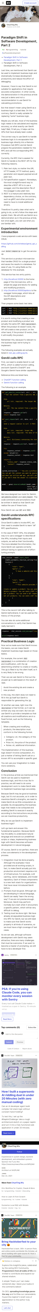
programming (12, 50)
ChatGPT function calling (15, 380)
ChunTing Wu (12, 25)
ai (3, 50)
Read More (7, 1019)
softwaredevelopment (11, 53)
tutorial (22, 50)
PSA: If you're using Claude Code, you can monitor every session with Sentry (17, 994)
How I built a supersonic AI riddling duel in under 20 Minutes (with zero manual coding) (18, 1097)
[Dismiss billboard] (35, 1261)
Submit (9, 1042)
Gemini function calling (14, 382)
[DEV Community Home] (8, 3)
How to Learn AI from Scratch (14, 1198)
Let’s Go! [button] (7, 1308)
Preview (20, 1042)
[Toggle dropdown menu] (36, 955)
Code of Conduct (13, 1048)
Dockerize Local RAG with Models (14, 1206)
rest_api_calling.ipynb (18, 353)
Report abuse (27, 1048)
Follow (19, 1152)
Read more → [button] (8, 1133)
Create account (30, 3)
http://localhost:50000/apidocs (17, 290)
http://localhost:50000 (14, 279)
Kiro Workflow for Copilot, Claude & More (18, 1189)
